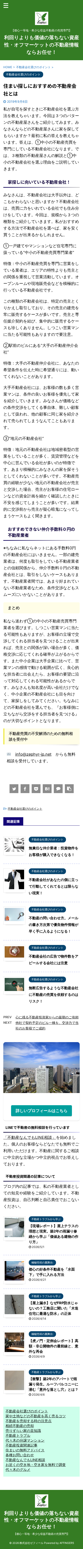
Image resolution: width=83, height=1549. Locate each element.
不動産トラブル (18, 1435)
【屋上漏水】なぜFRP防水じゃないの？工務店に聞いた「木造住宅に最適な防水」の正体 (53, 1308)
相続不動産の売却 (20, 1425)
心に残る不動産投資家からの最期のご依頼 (47, 1017)
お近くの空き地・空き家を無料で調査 (36, 1464)
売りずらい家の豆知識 (23, 1430)
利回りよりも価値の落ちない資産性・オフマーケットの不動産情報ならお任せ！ (41, 45)
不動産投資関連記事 (21, 1445)
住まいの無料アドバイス (25, 1450)
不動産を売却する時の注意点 (29, 1421)
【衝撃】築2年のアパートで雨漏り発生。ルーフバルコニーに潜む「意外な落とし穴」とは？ (53, 1384)
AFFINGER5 (67, 1543)
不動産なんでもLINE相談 (25, 1460)
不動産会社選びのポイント (25, 808)
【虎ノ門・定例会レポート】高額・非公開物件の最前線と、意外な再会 (53, 1346)
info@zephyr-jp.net (33, 754)
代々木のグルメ (18, 1469)
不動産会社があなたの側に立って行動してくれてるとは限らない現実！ (53, 886)
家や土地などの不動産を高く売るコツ (36, 1416)
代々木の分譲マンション (25, 1440)
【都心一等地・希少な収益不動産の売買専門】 (41, 1533)
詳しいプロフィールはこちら (42, 1110)
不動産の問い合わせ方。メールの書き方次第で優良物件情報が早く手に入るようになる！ (53, 924)
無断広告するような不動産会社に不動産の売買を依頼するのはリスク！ (53, 994)
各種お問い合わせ (20, 1455)
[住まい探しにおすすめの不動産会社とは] (47, 788)
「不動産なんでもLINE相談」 (29, 1137)
